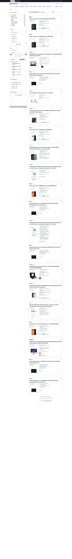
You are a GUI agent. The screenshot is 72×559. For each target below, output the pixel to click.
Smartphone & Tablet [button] (33, 6)
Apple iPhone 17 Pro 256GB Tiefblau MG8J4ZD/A (41, 36)
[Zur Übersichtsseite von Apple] (31, 16)
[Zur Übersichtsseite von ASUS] (31, 339)
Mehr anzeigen (21, 44)
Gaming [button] (27, 6)
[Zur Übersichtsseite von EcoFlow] (31, 145)
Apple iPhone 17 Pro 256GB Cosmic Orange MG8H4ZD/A (43, 185)
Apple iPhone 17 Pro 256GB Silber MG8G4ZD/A (41, 129)
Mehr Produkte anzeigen (47, 400)
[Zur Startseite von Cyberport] (14, 4)
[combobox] (56, 12)
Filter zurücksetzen (21, 106)
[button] (40, 67)
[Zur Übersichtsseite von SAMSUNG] (31, 52)
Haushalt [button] (44, 6)
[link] (45, 23)
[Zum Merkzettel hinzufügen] (61, 17)
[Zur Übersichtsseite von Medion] (31, 164)
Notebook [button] (17, 6)
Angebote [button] (56, 6)
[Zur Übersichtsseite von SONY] (31, 90)
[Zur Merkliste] (59, 4)
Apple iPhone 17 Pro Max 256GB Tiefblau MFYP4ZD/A (43, 18)
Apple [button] (13, 6)
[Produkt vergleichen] (37, 29)
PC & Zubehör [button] (22, 6)
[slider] (10, 54)
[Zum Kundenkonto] (56, 4)
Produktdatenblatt (47, 28)
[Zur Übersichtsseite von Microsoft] (31, 302)
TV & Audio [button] (39, 6)
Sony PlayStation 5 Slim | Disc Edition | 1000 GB (41, 92)
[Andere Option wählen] (61, 12)
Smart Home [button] (49, 6)
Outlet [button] (61, 6)
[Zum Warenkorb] (61, 4)
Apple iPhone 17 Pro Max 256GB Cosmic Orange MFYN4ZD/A (44, 323)
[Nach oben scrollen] (40, 401)
